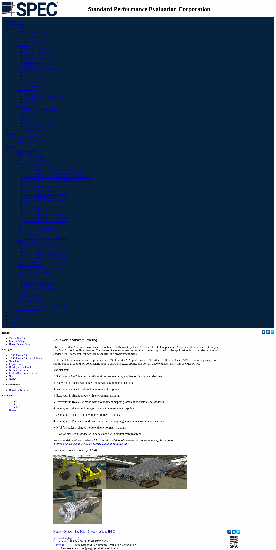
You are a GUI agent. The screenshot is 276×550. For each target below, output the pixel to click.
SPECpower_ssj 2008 (37, 116)
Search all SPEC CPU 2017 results (45, 167)
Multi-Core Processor (36, 58)
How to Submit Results (20, 344)
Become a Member (18, 370)
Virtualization (24, 119)
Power (20, 113)
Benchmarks (16, 25)
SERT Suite (24, 143)
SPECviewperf (25, 292)
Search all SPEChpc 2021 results (43, 207)
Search (13, 322)
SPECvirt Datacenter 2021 (40, 123)
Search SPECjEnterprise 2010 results (46, 238)
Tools (12, 133)
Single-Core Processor (37, 55)
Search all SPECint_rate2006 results (45, 194)
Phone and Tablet (34, 62)
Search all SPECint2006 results (42, 190)
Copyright (59, 544)
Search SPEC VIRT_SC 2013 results (46, 305)
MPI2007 (22, 248)
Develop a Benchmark (20, 367)
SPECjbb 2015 (33, 92)
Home (12, 21)
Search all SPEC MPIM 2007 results (45, 258)
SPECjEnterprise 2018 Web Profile (45, 96)
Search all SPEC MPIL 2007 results (45, 255)
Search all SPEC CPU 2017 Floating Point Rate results (56, 180)
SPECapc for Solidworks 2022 (42, 289)
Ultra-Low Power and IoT (39, 48)
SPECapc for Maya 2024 (39, 282)
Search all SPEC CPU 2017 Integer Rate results (52, 173)
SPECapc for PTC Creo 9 (39, 285)
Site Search (14, 404)
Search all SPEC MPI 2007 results (44, 251)
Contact (13, 312)
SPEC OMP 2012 (34, 85)
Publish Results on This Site (23, 373)
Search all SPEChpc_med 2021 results (47, 217)
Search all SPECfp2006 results (42, 197)
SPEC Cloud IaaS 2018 (38, 31)
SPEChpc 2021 (33, 79)
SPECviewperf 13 (18, 355)
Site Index (14, 407)
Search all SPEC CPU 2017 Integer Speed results (53, 170)
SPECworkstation (27, 295)
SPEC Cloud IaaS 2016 (31, 160)
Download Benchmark (20, 390)
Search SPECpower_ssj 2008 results (45, 268)
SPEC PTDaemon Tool (30, 140)
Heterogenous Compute (38, 52)
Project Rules (16, 364)
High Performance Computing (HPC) (39, 69)
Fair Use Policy (16, 341)
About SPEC (107, 531)
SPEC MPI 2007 (34, 82)
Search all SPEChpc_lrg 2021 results (46, 221)
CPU (20, 35)
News (11, 376)
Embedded (23, 45)
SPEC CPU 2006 (34, 41)
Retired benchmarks (28, 309)
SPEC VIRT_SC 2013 (37, 126)
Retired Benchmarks (29, 129)
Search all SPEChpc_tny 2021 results (46, 211)
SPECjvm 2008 (33, 102)
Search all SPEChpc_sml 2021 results (46, 214)
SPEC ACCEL (33, 75)
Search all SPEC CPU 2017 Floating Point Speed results (57, 177)
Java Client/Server (27, 89)
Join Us (13, 319)
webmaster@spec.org (66, 538)
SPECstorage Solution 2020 (40, 109)
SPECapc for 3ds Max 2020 (40, 278)
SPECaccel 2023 (34, 72)
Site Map (13, 401)
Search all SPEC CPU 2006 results (45, 187)
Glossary (13, 410)
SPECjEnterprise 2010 (37, 99)
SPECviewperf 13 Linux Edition (25, 358)
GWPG (12, 379)
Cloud (20, 28)
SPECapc (22, 275)
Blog (12, 316)
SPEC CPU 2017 (34, 38)
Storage (21, 106)
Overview (14, 361)
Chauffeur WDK (27, 136)
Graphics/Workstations (30, 65)
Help (12, 326)
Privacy (92, 531)
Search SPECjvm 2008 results (42, 245)
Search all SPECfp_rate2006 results (45, 201)
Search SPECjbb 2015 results (41, 228)
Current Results (17, 338)
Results (13, 146)
